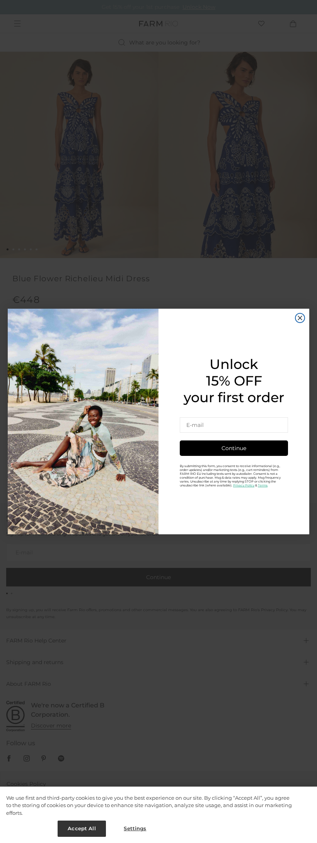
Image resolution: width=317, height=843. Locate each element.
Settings (135, 828)
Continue (234, 448)
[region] (158, 815)
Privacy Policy (243, 485)
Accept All (81, 828)
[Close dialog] (300, 318)
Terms (263, 485)
